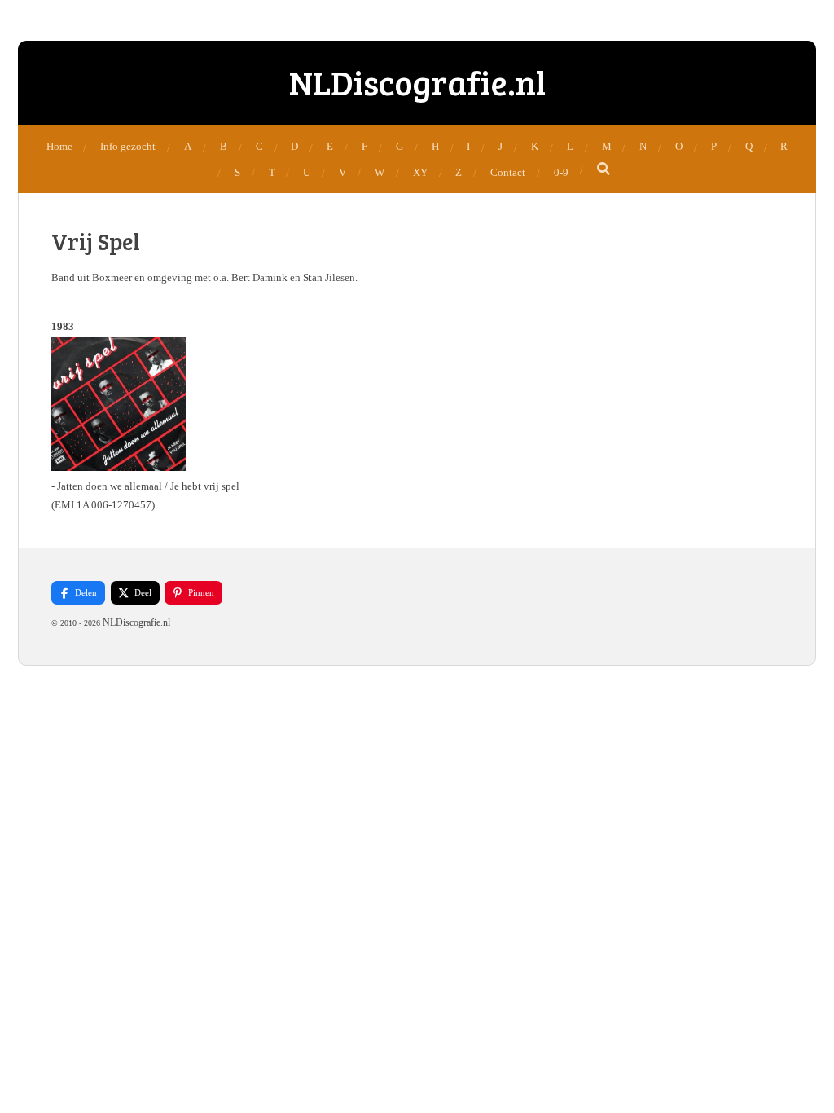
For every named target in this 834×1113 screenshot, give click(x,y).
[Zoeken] (604, 169)
